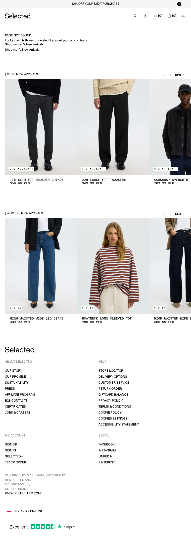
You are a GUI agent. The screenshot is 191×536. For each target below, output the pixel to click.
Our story (13, 370)
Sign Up (11, 444)
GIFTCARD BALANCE (113, 394)
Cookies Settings (112, 418)
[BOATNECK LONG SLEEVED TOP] (113, 266)
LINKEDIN (105, 456)
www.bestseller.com (23, 493)
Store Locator (110, 370)
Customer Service (113, 382)
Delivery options (112, 376)
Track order (15, 462)
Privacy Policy (110, 400)
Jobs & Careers (18, 412)
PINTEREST (106, 462)
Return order (110, 388)
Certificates (15, 406)
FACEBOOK (106, 444)
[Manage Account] (145, 16)
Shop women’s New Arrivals (24, 44)
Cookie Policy (110, 412)
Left (167, 75)
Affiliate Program (20, 394)
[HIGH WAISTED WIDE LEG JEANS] (41, 266)
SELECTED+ (14, 456)
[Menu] (183, 16)
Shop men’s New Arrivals (22, 49)
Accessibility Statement (118, 424)
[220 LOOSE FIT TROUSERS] (113, 127)
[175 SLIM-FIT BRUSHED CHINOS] (41, 127)
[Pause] (179, 4)
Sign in (10, 450)
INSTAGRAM (107, 450)
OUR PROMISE (15, 376)
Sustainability (17, 382)
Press (10, 388)
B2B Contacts (16, 400)
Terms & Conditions (114, 406)
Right (179, 75)
